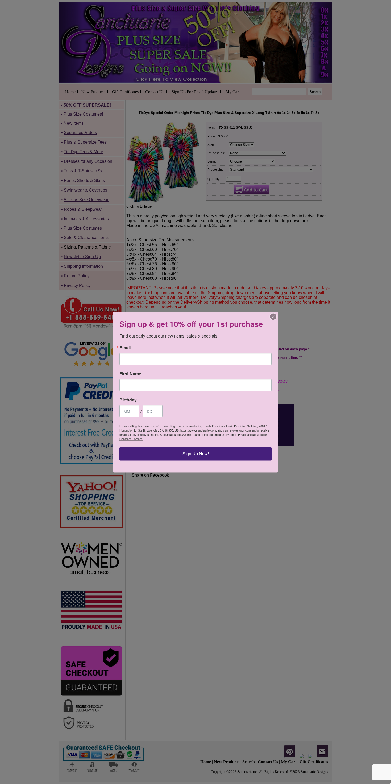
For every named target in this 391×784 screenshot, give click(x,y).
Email (125, 347)
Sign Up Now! (195, 453)
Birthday (128, 399)
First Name (130, 373)
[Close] (273, 316)
